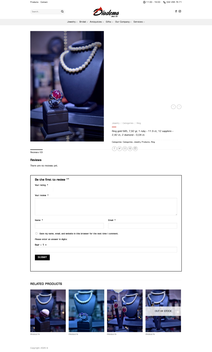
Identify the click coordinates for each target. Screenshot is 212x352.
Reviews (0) (36, 152)
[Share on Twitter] (119, 148)
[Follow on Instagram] (180, 11)
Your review (41, 195)
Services (138, 22)
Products (34, 2)
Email (112, 220)
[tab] (36, 152)
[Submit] (62, 11)
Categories (128, 123)
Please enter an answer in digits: (51, 239)
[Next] (181, 317)
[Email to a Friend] (124, 148)
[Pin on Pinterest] (130, 148)
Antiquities (96, 22)
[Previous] (30, 317)
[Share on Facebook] (114, 148)
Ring (139, 123)
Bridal (82, 22)
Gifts (108, 22)
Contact (44, 2)
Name (39, 220)
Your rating (41, 185)
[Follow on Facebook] (176, 11)
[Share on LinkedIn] (135, 148)
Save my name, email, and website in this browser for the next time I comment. (79, 234)
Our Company (122, 22)
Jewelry (71, 22)
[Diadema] (106, 11)
